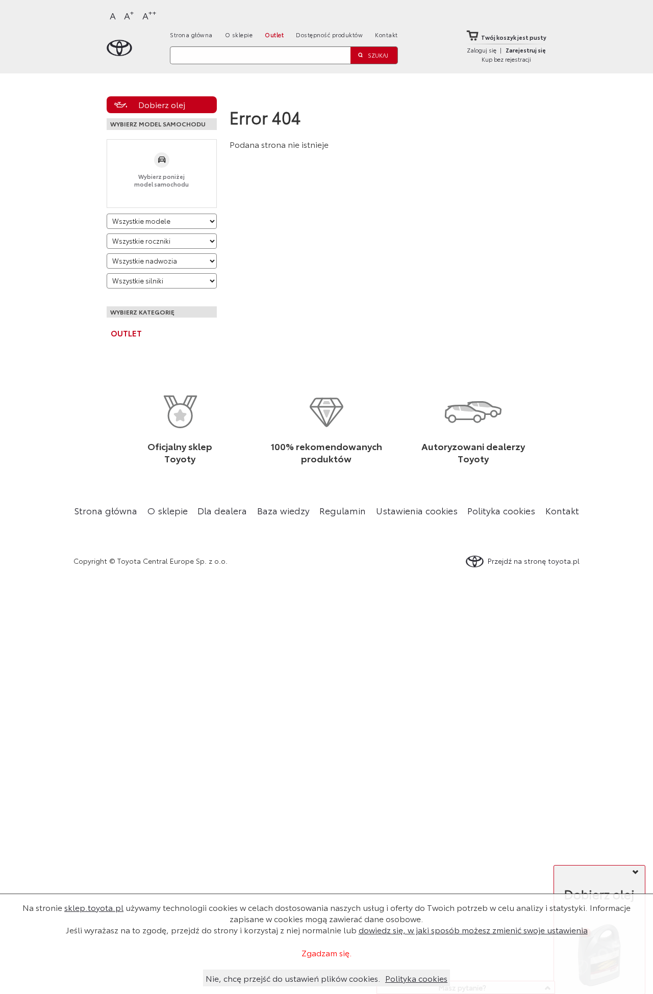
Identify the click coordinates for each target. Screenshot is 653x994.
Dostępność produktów (329, 35)
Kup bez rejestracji (506, 59)
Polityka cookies (501, 510)
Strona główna (191, 35)
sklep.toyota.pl (93, 907)
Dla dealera (222, 510)
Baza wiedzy (283, 510)
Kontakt (386, 35)
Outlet (274, 35)
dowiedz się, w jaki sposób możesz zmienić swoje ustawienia (473, 929)
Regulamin (342, 510)
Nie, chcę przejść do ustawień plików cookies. (293, 978)
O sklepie (239, 35)
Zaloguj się (481, 50)
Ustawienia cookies (417, 510)
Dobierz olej (161, 104)
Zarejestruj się (526, 50)
